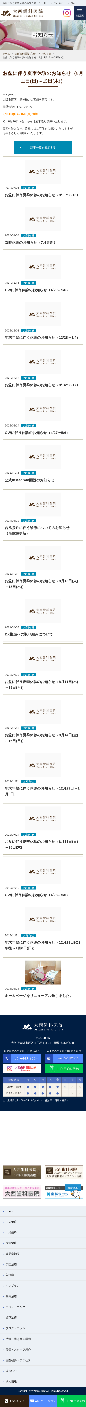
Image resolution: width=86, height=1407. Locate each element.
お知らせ (46, 53)
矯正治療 (11, 1317)
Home (9, 1211)
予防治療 (11, 1264)
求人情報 (11, 1381)
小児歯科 (11, 1232)
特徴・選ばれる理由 (18, 1339)
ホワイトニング (15, 1307)
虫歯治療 (11, 1221)
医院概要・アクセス (18, 1360)
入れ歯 (10, 1274)
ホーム (6, 53)
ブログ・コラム (15, 1328)
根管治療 (11, 1243)
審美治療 (11, 1296)
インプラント (14, 1285)
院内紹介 (11, 1370)
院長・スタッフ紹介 (18, 1349)
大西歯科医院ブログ (25, 53)
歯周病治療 (13, 1253)
